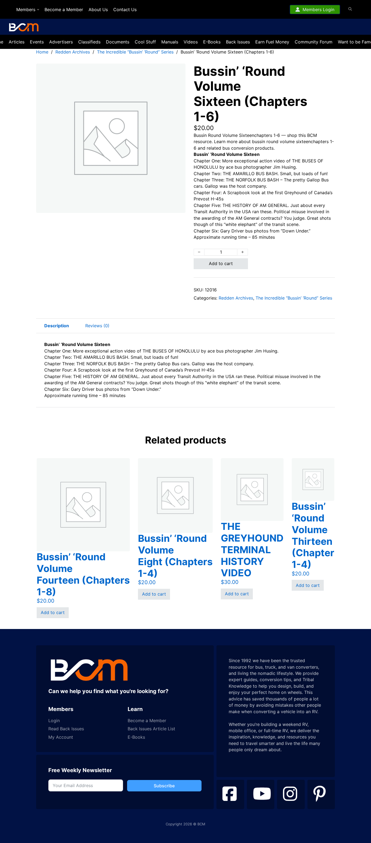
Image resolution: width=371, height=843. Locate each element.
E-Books (212, 42)
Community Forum (313, 42)
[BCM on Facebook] (230, 794)
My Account (60, 737)
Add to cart (221, 263)
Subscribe (164, 785)
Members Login (318, 9)
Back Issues (238, 42)
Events (37, 42)
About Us (98, 9)
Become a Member (64, 9)
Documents (117, 42)
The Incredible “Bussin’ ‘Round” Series (135, 52)
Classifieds (89, 42)
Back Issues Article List (151, 728)
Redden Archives (72, 52)
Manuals (169, 42)
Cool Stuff (145, 42)
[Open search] (350, 9)
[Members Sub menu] (38, 9)
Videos (191, 42)
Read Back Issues (66, 728)
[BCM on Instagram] (291, 794)
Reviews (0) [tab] (97, 325)
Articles (16, 42)
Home (42, 52)
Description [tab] (56, 325)
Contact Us (125, 9)
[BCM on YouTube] (261, 794)
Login (54, 720)
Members (25, 9)
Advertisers (61, 42)
